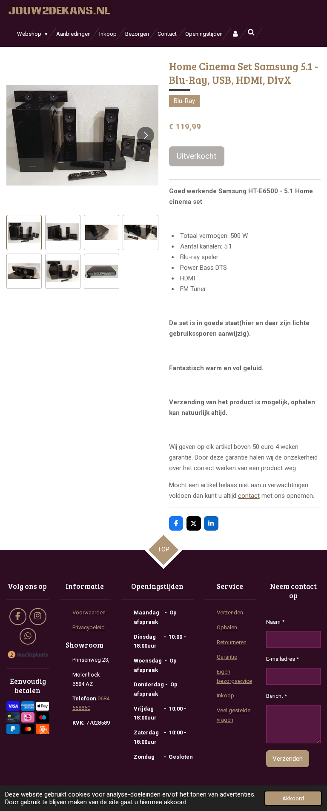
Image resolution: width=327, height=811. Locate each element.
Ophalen (227, 627)
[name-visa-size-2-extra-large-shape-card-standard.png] (13, 706)
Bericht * (276, 696)
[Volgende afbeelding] (145, 135)
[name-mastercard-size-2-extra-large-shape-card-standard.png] (27, 729)
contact (249, 496)
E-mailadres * (282, 659)
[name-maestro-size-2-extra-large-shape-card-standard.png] (42, 717)
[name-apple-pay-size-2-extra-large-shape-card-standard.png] (42, 706)
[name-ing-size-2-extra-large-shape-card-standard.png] (42, 729)
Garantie (227, 657)
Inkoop (225, 695)
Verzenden (230, 612)
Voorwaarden (89, 612)
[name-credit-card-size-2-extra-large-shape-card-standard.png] (13, 717)
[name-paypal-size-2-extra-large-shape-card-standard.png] (13, 729)
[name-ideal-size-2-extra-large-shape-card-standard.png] (27, 717)
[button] (24, 232)
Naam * (275, 622)
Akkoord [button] (293, 798)
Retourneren (232, 642)
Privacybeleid (88, 627)
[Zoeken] (251, 32)
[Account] (235, 34)
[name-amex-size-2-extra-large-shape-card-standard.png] (27, 706)
